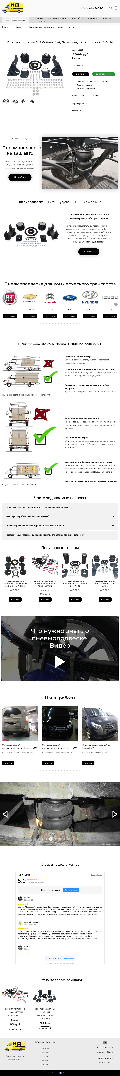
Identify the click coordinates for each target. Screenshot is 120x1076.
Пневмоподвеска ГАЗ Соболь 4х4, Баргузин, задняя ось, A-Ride (45, 1014)
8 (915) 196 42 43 (105, 1058)
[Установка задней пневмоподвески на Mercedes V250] (20, 723)
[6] (69, 839)
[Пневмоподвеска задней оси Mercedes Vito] (100, 723)
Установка (38, 18)
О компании (40, 21)
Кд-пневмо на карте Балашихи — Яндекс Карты (60, 963)
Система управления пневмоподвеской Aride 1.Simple (15, 1012)
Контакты (92, 18)
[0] (42, 839)
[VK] (105, 1042)
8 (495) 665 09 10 (105, 1048)
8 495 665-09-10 (93, 7)
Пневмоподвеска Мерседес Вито (95, 752)
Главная (5, 27)
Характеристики (79, 104)
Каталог (19, 27)
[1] (46, 839)
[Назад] (5, 814)
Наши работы (77, 18)
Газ (74, 27)
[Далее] (116, 304)
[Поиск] (110, 7)
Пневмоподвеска (30, 202)
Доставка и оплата (57, 18)
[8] (78, 839)
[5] (64, 839)
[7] (73, 839)
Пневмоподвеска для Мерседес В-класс (17, 752)
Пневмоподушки (91, 202)
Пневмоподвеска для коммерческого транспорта (47, 27)
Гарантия (106, 18)
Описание (76, 111)
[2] (51, 839)
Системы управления (62, 202)
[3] (55, 839)
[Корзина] (116, 7)
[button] (37, 323)
